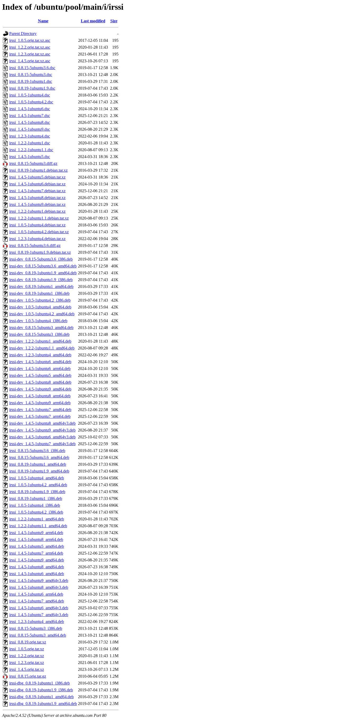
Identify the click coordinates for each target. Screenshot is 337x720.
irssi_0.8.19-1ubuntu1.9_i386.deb (37, 491)
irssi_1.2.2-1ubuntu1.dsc (29, 143)
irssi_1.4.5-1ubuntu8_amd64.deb (36, 567)
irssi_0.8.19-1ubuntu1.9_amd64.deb (39, 471)
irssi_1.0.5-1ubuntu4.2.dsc (31, 102)
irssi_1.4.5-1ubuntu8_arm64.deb (36, 539)
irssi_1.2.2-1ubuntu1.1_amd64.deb (38, 526)
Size (113, 21)
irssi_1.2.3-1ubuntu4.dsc (29, 136)
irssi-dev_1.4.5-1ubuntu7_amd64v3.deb (42, 444)
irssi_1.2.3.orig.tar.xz (26, 662)
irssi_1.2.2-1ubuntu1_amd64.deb (36, 519)
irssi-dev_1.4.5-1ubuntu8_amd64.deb (40, 382)
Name (43, 21)
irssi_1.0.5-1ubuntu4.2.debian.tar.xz (39, 232)
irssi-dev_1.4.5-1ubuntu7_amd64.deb (40, 409)
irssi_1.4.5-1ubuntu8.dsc (29, 122)
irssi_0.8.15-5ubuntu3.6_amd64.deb (39, 457)
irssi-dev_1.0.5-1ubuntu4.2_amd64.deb (42, 314)
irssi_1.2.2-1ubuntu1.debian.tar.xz (37, 211)
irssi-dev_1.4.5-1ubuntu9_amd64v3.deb (42, 430)
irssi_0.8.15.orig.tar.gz (27, 676)
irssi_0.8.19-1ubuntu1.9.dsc (32, 88)
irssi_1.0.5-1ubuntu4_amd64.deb (36, 478)
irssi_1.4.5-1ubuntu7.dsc (29, 115)
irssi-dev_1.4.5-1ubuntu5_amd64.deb (40, 375)
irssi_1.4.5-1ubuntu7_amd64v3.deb (38, 614)
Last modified (93, 21)
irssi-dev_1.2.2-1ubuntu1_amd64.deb (40, 341)
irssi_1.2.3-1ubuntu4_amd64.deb (36, 621)
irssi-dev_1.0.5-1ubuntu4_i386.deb (38, 320)
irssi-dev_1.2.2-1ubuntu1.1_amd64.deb (42, 348)
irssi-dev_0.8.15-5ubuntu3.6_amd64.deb (43, 266)
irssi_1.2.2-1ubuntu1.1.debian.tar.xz (39, 218)
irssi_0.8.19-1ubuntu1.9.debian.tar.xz (40, 252)
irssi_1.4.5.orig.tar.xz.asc (29, 61)
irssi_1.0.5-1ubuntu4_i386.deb (34, 505)
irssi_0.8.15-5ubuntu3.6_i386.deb (37, 450)
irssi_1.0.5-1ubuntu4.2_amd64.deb (38, 485)
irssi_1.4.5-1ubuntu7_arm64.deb (36, 553)
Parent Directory (23, 33)
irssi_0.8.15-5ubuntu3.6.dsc (32, 67)
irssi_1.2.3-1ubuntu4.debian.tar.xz (37, 238)
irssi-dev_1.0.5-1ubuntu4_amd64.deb (40, 307)
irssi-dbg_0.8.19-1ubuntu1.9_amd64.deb (43, 703)
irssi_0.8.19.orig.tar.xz (27, 642)
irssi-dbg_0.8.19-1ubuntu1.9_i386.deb (41, 690)
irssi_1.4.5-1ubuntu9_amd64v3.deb (38, 580)
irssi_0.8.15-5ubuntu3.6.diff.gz (35, 245)
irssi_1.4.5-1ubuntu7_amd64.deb (36, 601)
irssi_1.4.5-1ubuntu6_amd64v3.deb (38, 608)
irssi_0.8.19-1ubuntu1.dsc (30, 81)
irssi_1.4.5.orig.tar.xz (26, 669)
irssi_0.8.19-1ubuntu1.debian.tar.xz (38, 170)
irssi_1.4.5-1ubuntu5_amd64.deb (36, 546)
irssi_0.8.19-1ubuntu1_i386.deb (35, 498)
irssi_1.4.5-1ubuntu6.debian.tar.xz (37, 184)
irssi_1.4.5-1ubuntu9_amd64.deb (36, 560)
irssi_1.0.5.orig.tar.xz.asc (29, 40)
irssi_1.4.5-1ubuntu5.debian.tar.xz (37, 177)
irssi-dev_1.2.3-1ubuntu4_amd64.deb (40, 355)
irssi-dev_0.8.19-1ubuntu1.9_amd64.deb (43, 273)
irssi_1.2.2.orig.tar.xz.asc (29, 47)
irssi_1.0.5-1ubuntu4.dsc (29, 95)
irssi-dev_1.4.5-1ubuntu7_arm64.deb (40, 416)
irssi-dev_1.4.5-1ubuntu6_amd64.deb (40, 361)
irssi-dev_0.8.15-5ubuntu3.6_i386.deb (41, 259)
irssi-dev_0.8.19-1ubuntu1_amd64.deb (41, 286)
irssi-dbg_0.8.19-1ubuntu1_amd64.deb (41, 696)
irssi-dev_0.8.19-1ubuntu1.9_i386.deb (41, 279)
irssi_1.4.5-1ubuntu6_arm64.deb (36, 594)
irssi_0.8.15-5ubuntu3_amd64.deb (37, 635)
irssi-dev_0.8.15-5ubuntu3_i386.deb (39, 334)
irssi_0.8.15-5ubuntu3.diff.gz (33, 163)
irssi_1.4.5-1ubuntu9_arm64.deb (36, 532)
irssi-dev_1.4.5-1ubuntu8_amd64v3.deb (42, 423)
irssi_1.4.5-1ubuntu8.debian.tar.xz (37, 197)
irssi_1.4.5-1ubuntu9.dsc (29, 129)
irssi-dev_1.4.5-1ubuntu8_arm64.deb (40, 396)
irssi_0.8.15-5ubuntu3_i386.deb (35, 628)
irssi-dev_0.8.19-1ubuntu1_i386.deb (39, 293)
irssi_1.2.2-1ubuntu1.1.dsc (31, 150)
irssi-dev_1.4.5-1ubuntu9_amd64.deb (40, 389)
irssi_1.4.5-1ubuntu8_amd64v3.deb (38, 587)
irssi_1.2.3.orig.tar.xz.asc (29, 54)
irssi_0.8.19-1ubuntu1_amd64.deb (37, 464)
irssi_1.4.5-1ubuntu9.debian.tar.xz (37, 204)
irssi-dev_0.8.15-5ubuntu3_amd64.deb (41, 327)
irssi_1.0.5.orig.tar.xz (26, 649)
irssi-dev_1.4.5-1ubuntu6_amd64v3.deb (42, 437)
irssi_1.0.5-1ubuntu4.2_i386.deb (36, 512)
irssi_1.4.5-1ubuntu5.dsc (29, 156)
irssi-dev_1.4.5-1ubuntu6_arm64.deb (40, 368)
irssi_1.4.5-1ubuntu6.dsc (29, 109)
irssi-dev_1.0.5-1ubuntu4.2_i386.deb (40, 300)
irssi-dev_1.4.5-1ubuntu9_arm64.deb (40, 402)
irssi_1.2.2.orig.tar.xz (26, 655)
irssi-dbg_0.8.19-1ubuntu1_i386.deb (39, 683)
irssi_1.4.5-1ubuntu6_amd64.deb (36, 573)
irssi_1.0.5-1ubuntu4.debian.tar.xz (37, 225)
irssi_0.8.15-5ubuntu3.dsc (30, 74)
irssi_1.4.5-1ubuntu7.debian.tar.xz (37, 191)
